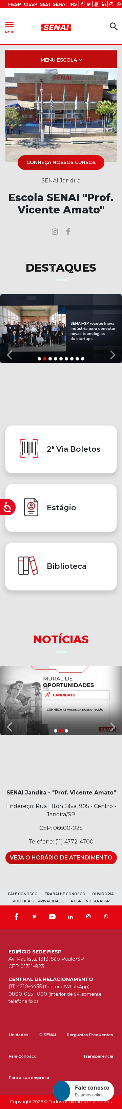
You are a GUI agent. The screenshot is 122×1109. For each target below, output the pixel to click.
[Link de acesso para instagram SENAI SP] (111, 4)
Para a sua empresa (29, 1077)
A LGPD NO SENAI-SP (90, 901)
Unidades (18, 1034)
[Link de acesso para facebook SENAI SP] (82, 4)
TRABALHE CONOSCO (64, 894)
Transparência (98, 1056)
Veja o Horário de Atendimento (61, 857)
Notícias (61, 639)
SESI (45, 4)
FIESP (14, 4)
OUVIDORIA (103, 894)
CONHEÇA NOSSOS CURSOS (61, 162)
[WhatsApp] (106, 917)
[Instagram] (88, 917)
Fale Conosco (23, 1056)
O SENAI (47, 1034)
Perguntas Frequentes (90, 1034)
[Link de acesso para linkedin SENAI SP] (104, 4)
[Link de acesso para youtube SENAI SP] (96, 4)
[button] (9, 328)
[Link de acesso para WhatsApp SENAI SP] (119, 4)
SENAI (60, 4)
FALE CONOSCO (23, 894)
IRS (73, 4)
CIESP (30, 4)
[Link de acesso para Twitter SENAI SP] (89, 4)
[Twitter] (34, 917)
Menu (9, 26)
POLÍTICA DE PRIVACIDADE (38, 901)
